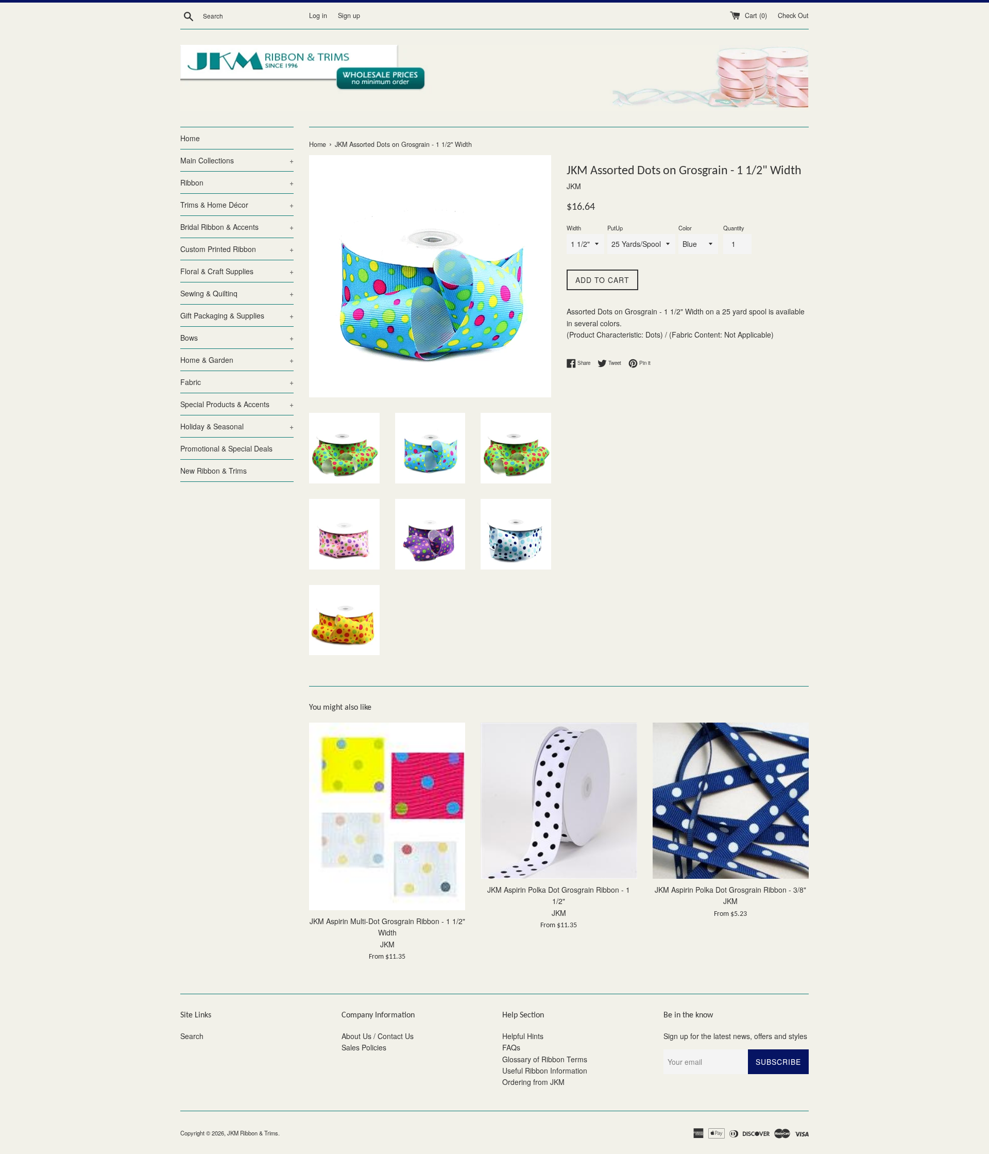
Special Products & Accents (237, 404)
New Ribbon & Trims (213, 470)
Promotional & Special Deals (226, 448)
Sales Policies (364, 1047)
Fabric (237, 382)
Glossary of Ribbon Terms (544, 1059)
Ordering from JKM (533, 1082)
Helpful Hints (522, 1036)
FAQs (511, 1047)
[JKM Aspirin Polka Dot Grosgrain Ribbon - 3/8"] (731, 801)
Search (191, 1036)
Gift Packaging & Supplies (237, 315)
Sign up (349, 15)
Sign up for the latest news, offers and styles (735, 1036)
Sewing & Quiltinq (237, 293)
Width (574, 228)
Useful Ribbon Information (544, 1070)
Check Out (793, 15)
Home (190, 138)
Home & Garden (237, 360)
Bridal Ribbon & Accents (237, 227)
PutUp (615, 228)
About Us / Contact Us (378, 1036)
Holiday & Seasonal (237, 426)
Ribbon (237, 182)
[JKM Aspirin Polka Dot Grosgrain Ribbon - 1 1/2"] (559, 801)
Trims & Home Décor (237, 204)
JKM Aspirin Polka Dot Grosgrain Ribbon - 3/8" (730, 889)
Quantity (733, 228)
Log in (318, 15)
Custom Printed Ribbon (237, 249)
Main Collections (237, 160)
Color (685, 228)
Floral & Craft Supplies (237, 271)
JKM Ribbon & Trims (252, 1133)
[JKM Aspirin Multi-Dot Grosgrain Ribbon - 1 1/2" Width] (387, 816)
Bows (237, 337)
